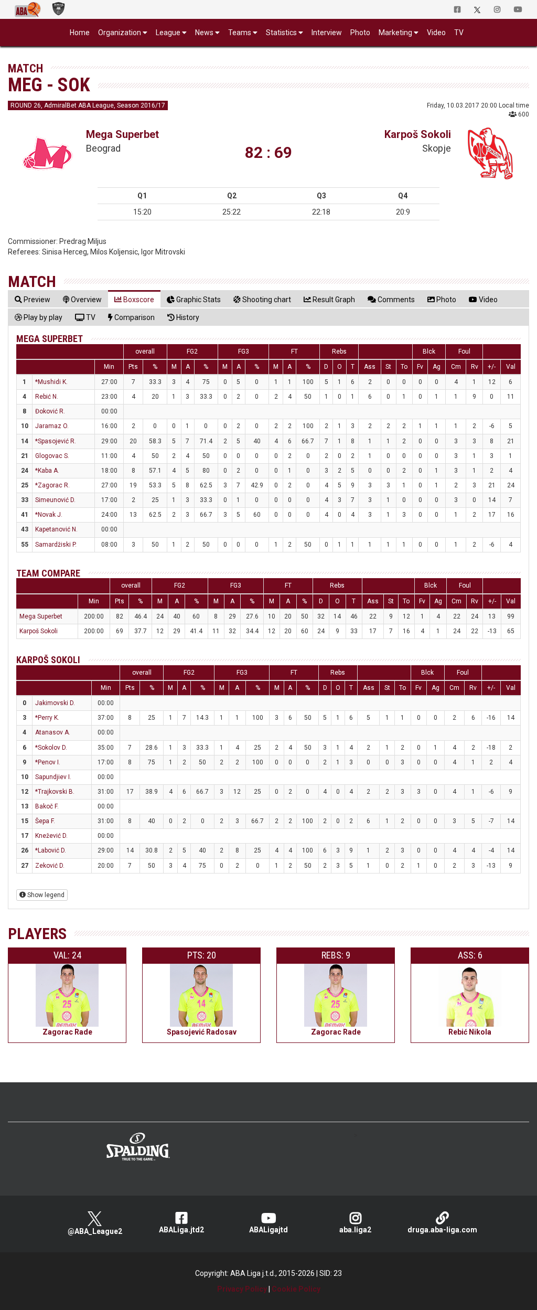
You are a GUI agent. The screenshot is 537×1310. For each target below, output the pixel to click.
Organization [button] (119, 32)
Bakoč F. (47, 806)
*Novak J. (48, 514)
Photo (360, 32)
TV (459, 32)
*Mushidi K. (51, 382)
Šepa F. (45, 821)
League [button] (168, 32)
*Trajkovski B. (54, 791)
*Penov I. (47, 762)
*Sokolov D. (51, 747)
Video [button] (436, 32)
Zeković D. (50, 865)
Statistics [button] (281, 32)
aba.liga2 (355, 1230)
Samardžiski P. (56, 544)
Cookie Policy (296, 1289)
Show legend (45, 895)
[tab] (32, 299)
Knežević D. (51, 835)
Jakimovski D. (55, 703)
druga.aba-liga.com (442, 1230)
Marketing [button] (395, 32)
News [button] (204, 32)
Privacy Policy (242, 1289)
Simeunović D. (55, 500)
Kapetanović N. (56, 529)
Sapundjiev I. (53, 777)
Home (80, 32)
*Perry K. (47, 717)
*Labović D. (50, 850)
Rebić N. (46, 396)
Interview (327, 32)
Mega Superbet (122, 134)
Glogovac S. (52, 456)
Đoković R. (50, 411)
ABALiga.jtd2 (181, 1230)
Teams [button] (239, 32)
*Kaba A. (47, 470)
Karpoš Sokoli (417, 134)
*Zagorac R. (52, 485)
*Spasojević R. (55, 441)
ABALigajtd (268, 1230)
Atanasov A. (52, 732)
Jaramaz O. (52, 426)
